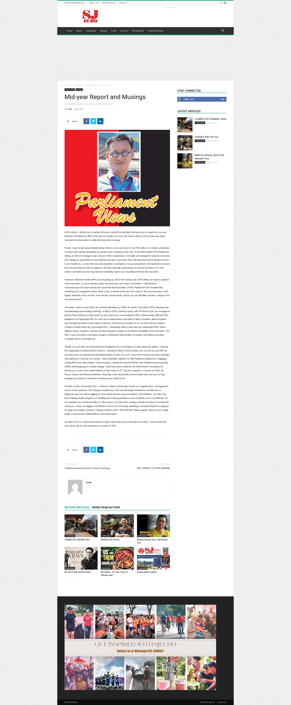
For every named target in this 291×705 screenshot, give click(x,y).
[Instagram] (224, 3)
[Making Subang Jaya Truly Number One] (153, 525)
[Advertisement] (145, 58)
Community (91, 30)
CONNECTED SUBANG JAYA (77, 540)
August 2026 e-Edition (147, 572)
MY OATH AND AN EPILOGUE (77, 572)
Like (222, 99)
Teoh (69, 109)
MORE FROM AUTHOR (106, 507)
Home (69, 30)
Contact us (123, 3)
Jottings (103, 30)
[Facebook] (221, 3)
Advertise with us (109, 3)
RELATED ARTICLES (77, 507)
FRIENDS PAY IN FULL (110, 540)
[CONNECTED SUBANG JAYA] (81, 525)
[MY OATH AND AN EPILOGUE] (81, 558)
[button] (222, 31)
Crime (114, 30)
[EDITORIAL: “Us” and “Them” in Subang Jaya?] (117, 558)
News (79, 30)
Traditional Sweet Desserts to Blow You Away (87, 468)
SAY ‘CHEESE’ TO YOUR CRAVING (153, 468)
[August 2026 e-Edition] (153, 558)
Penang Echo (138, 30)
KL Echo (124, 30)
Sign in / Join (94, 3)
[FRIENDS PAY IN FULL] (117, 525)
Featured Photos (156, 30)
